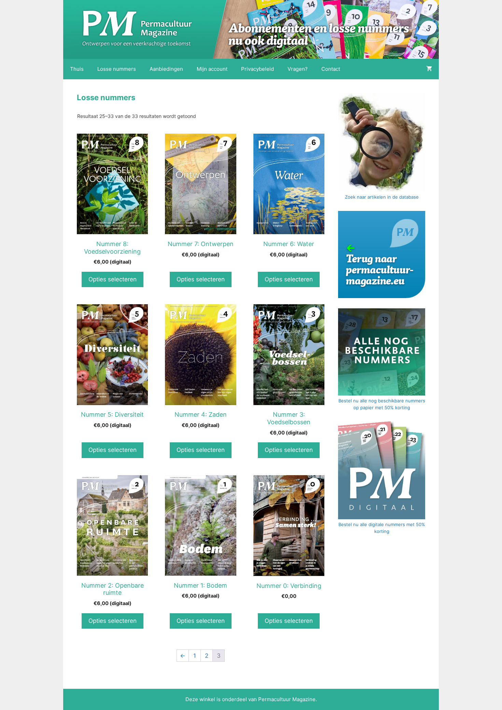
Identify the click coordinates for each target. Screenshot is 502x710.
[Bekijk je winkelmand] (429, 69)
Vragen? (298, 69)
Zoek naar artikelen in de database (382, 197)
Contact (330, 69)
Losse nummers (116, 69)
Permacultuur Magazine (287, 699)
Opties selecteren (112, 279)
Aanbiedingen (166, 69)
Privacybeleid (257, 69)
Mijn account (212, 69)
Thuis (77, 69)
